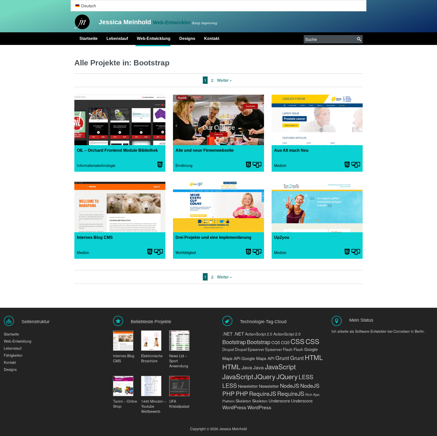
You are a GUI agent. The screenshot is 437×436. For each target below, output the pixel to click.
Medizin (280, 165)
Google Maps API (258, 358)
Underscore (279, 401)
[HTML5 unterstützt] (160, 164)
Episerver (256, 349)
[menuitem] (86, 5)
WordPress (234, 407)
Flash (288, 349)
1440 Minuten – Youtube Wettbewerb (153, 406)
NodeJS (289, 385)
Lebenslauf (117, 38)
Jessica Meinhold (126, 21)
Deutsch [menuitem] (88, 6)
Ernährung (184, 165)
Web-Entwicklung (153, 38)
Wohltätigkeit (186, 252)
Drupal (228, 349)
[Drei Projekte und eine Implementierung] (218, 209)
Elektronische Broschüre (152, 358)
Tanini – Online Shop (125, 404)
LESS (306, 377)
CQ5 (275, 342)
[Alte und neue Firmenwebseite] (218, 122)
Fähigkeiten (13, 355)
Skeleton (243, 400)
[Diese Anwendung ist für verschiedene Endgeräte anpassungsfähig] (257, 164)
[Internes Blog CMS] (119, 209)
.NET (227, 333)
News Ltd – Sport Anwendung (178, 360)
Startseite (88, 38)
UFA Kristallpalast (179, 404)
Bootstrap (234, 342)
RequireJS (262, 393)
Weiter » (224, 80)
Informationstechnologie (96, 165)
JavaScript (280, 366)
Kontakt (211, 38)
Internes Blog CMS (123, 358)
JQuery (264, 376)
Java (247, 367)
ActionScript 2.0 (258, 334)
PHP (228, 393)
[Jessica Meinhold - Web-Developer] (81, 22)
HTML (314, 357)
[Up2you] (317, 209)
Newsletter (248, 386)
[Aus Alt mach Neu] (317, 122)
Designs (187, 38)
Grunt (282, 358)
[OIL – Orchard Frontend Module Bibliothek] (119, 122)
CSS (297, 341)
